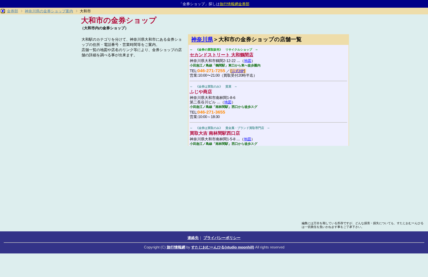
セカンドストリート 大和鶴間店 (221, 54)
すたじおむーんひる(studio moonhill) (222, 247)
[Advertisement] (132, 93)
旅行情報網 (176, 247)
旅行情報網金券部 (234, 4)
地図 (247, 61)
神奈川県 (202, 39)
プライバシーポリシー (222, 238)
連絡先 (193, 238)
